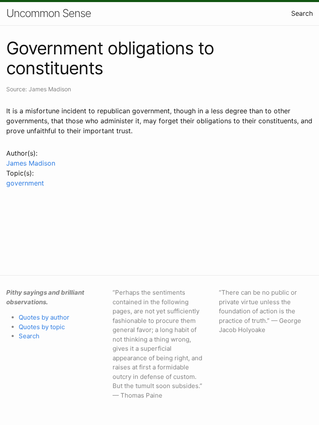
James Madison (30, 163)
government (25, 183)
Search (302, 13)
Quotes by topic (42, 327)
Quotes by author (44, 317)
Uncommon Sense (48, 13)
